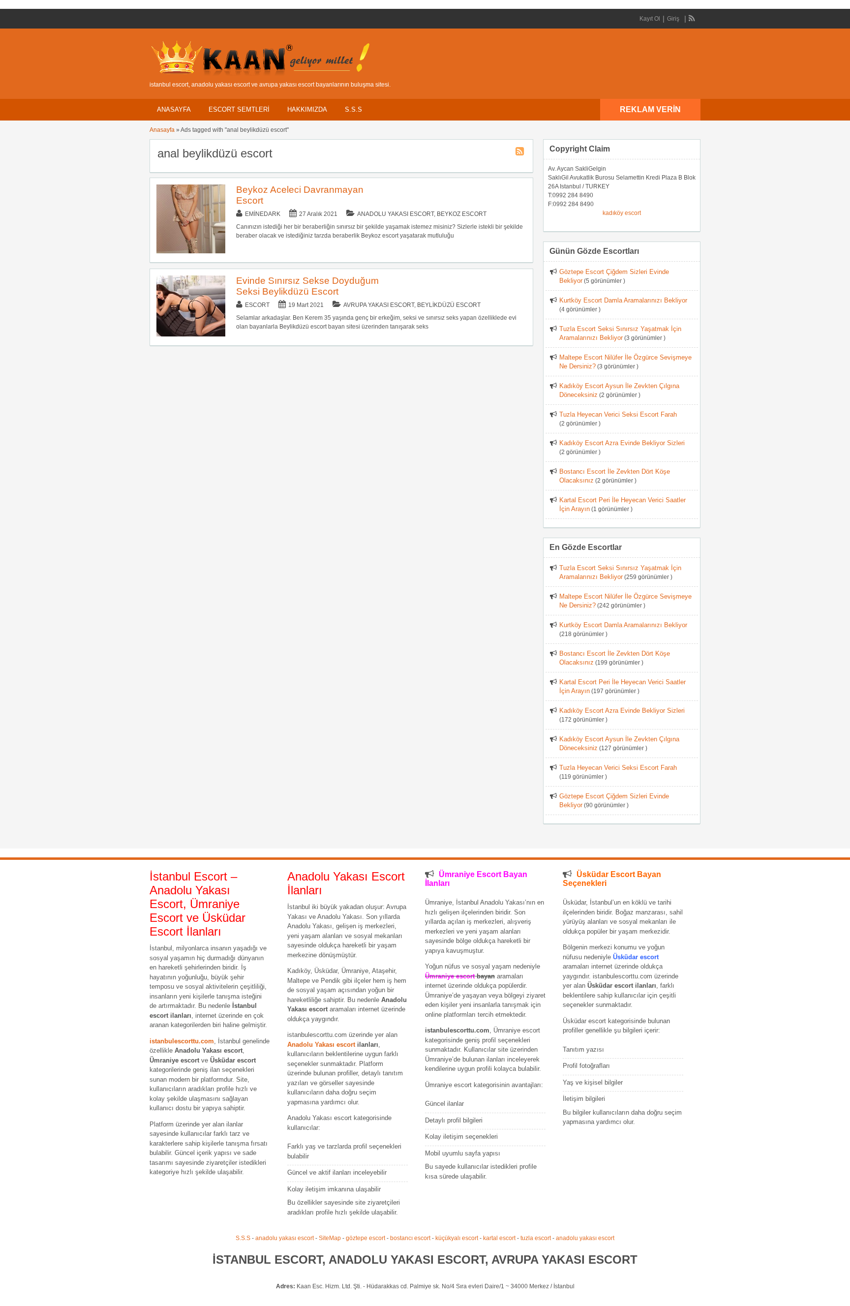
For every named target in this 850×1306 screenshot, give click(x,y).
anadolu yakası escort (284, 1238)
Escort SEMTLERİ (239, 109)
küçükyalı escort (456, 1238)
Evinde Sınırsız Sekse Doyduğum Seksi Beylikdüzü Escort (307, 286)
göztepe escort (365, 1238)
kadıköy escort (622, 213)
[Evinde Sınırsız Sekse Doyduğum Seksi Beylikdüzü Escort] (190, 334)
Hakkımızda (307, 109)
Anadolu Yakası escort (321, 1044)
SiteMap (330, 1238)
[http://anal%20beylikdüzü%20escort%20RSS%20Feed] (521, 153)
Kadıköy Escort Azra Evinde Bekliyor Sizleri (622, 443)
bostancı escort (410, 1238)
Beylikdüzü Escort (449, 305)
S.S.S (353, 109)
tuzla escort (535, 1238)
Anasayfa (174, 109)
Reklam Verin (650, 109)
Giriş (673, 18)
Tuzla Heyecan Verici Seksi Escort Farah (618, 414)
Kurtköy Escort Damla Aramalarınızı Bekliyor (623, 300)
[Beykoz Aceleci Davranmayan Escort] (190, 251)
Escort (257, 305)
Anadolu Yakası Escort (395, 214)
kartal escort (499, 1238)
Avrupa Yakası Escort (378, 305)
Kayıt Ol (649, 18)
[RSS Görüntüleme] (692, 19)
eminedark (262, 214)
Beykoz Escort (461, 214)
